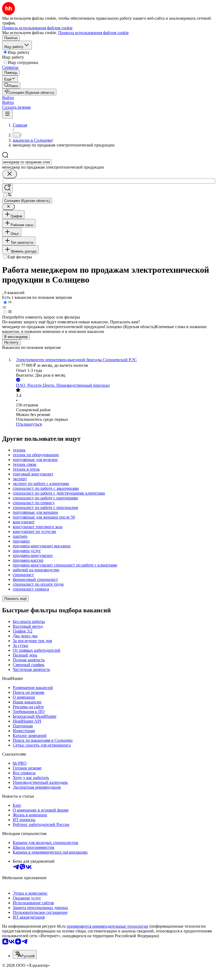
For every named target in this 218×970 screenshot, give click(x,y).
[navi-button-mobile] (7, 114)
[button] (8, 97)
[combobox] (26, 162)
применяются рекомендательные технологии (107, 926)
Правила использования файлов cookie (93, 32)
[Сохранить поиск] (7, 188)
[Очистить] (9, 174)
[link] (11, 85)
